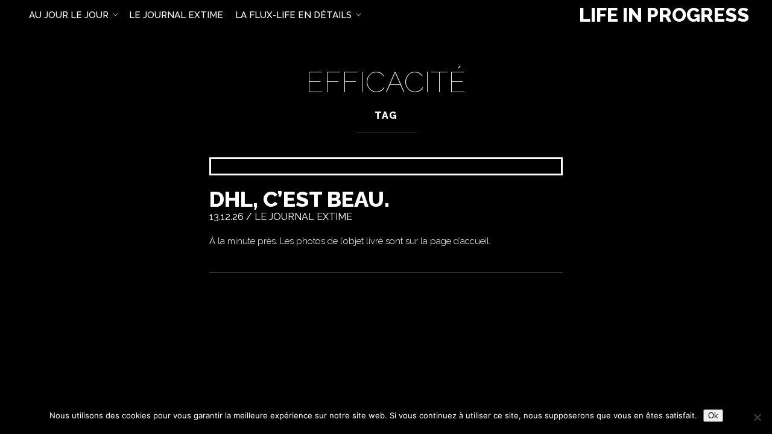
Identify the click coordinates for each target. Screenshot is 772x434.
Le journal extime (303, 216)
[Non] (757, 417)
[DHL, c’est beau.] (386, 166)
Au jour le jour (69, 15)
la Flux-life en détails (293, 15)
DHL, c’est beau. (299, 199)
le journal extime (176, 15)
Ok (713, 415)
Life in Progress (664, 15)
